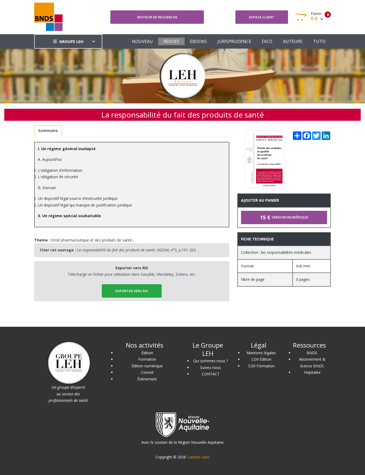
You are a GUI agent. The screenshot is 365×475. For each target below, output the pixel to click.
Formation (147, 359)
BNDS (312, 352)
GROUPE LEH (71, 41)
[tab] (48, 131)
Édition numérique (147, 365)
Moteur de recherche (157, 17)
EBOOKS (198, 41)
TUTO (319, 41)
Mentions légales (261, 352)
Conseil (147, 372)
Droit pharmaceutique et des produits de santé (91, 240)
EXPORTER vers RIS (131, 291)
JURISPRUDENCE (234, 41)
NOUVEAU (142, 41)
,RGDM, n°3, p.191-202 (136, 249)
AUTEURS (292, 41)
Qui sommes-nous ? (210, 360)
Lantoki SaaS (198, 457)
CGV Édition (261, 359)
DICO (267, 41)
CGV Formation (261, 365)
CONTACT (211, 373)
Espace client (261, 17)
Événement (147, 378)
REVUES (171, 41)
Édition (147, 352)
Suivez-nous (210, 367)
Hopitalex (312, 372)
